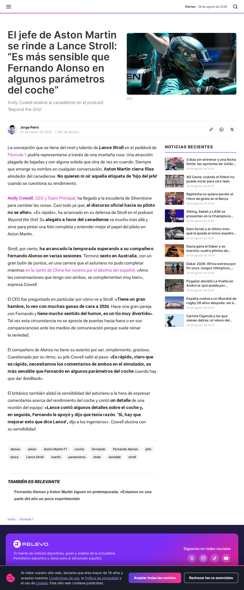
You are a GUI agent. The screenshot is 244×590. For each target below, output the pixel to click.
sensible (114, 457)
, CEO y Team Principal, (54, 198)
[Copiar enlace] (211, 129)
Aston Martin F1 (55, 449)
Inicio (11, 519)
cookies (42, 583)
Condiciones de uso (64, 578)
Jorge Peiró (29, 127)
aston (32, 449)
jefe (148, 449)
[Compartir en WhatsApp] (221, 129)
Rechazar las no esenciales (211, 578)
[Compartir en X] (232, 129)
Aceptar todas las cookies (155, 578)
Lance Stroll (35, 457)
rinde (97, 457)
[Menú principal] (8, 6)
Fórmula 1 (17, 154)
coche (79, 449)
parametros (77, 457)
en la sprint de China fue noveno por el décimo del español (80, 270)
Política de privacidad (102, 578)
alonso (15, 449)
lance (14, 457)
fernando (98, 449)
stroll (132, 457)
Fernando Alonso (125, 449)
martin (56, 457)
